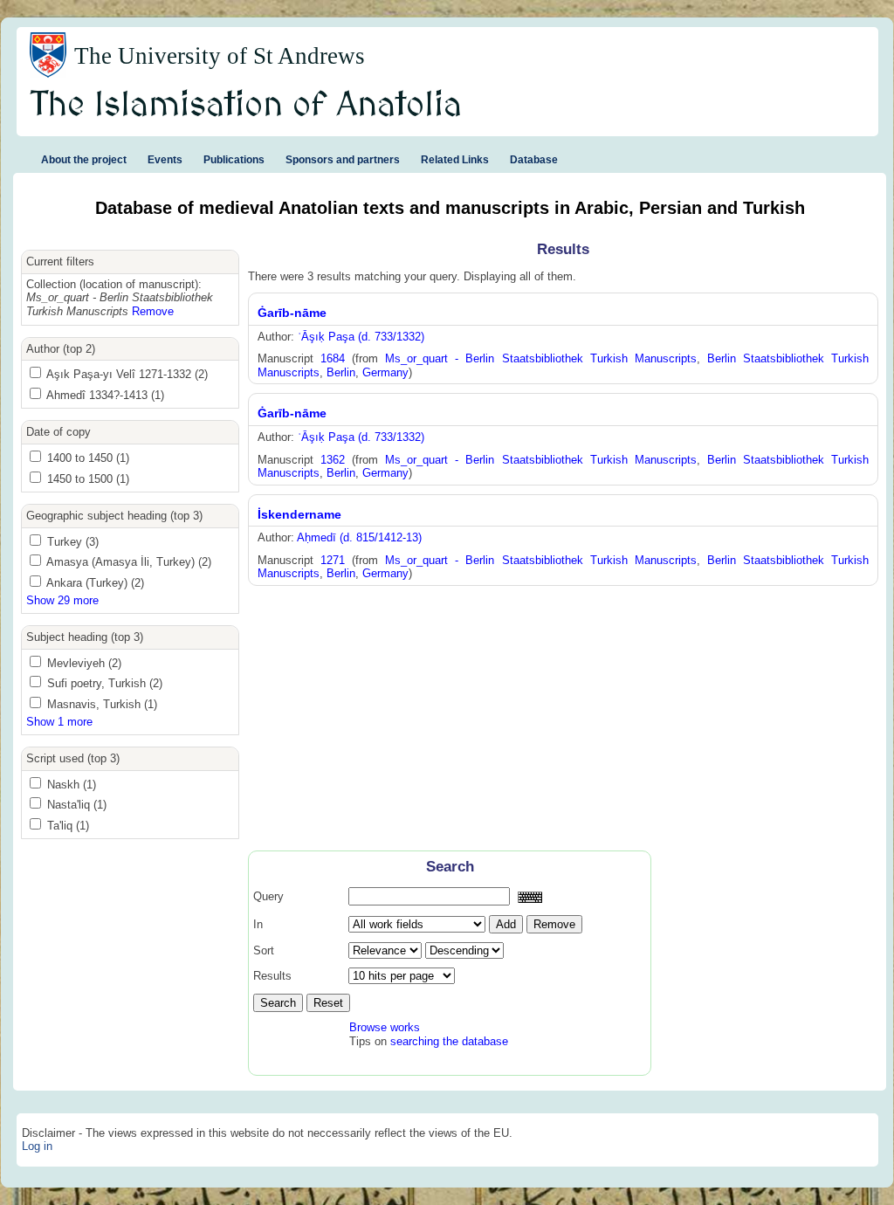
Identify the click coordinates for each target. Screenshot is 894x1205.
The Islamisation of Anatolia (246, 105)
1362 (332, 459)
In (258, 924)
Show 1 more (59, 721)
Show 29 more (62, 600)
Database (534, 160)
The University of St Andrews (219, 56)
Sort (263, 950)
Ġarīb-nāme (292, 313)
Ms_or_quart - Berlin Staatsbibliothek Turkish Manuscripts (540, 358)
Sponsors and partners (342, 160)
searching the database (449, 1041)
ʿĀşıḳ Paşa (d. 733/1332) (361, 336)
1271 (332, 560)
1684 (332, 358)
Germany (385, 372)
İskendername (299, 514)
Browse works (384, 1027)
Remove (153, 311)
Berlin (341, 372)
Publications (234, 160)
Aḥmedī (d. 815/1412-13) (359, 537)
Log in (37, 1146)
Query (268, 896)
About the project (84, 160)
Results (272, 975)
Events (165, 160)
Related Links (455, 160)
